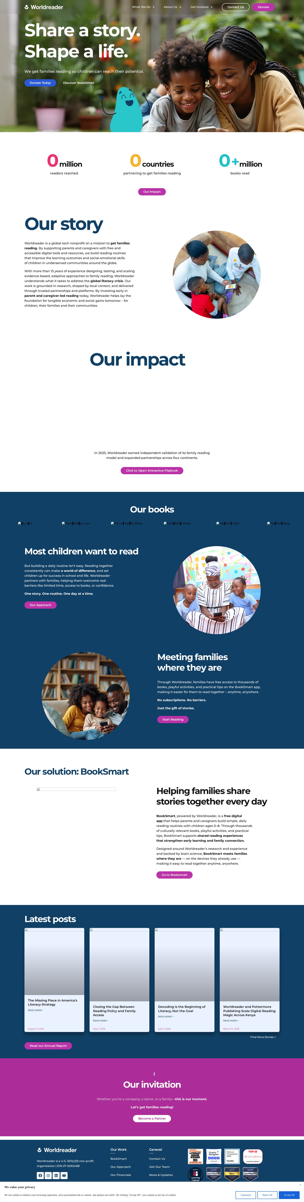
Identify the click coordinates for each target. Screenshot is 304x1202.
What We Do (141, 7)
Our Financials (120, 1175)
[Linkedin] (56, 1175)
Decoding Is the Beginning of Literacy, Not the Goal (181, 1009)
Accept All (289, 1195)
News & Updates (161, 1175)
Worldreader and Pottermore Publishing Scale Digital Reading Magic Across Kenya (249, 1011)
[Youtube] (64, 1175)
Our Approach (120, 1167)
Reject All (267, 1195)
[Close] (300, 1185)
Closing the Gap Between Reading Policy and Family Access (114, 1011)
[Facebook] (40, 1175)
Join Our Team (159, 1167)
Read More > (35, 1010)
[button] (152, 470)
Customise (246, 1195)
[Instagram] (48, 1175)
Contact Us (157, 1158)
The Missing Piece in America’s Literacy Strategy (52, 1002)
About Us (170, 7)
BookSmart (118, 1158)
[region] (152, 1192)
